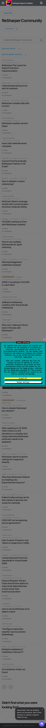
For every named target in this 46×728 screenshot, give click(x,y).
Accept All (23, 378)
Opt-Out (31, 374)
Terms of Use (28, 368)
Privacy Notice (10, 368)
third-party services (19, 370)
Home (9, 3)
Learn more (27, 357)
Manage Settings (23, 382)
